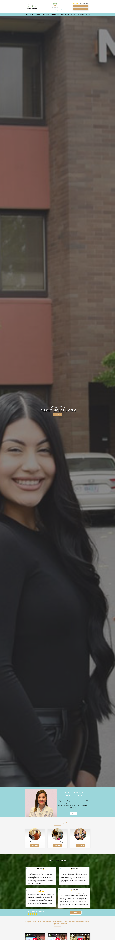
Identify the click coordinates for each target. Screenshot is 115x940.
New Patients (80, 14)
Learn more (73, 813)
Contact (88, 14)
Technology (46, 14)
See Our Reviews (76, 912)
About (31, 14)
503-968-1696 (32, 7)
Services (38, 14)
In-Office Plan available (32, 8)
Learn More (57, 414)
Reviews (73, 14)
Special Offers (65, 14)
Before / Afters (55, 14)
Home (26, 14)
